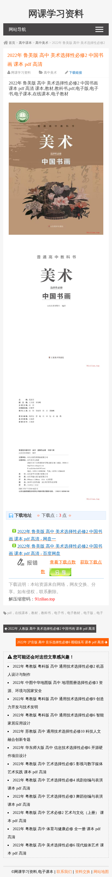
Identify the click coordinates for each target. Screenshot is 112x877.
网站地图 (101, 871)
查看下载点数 (63, 562)
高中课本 (25, 43)
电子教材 (73, 613)
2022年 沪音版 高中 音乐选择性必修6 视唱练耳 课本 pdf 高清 (61, 642)
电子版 (88, 613)
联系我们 (64, 871)
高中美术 (41, 43)
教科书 (46, 613)
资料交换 (82, 871)
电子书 (59, 613)
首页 (12, 43)
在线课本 (21, 613)
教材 (34, 613)
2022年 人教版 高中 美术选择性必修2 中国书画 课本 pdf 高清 (51, 629)
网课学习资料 (21, 72)
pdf (9, 613)
